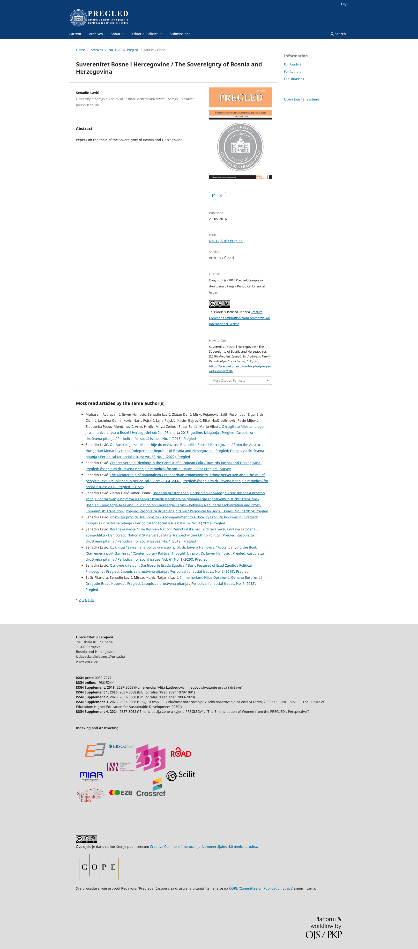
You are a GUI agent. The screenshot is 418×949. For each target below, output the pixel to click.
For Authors (292, 71)
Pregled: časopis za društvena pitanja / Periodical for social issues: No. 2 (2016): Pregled (197, 511)
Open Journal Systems (302, 99)
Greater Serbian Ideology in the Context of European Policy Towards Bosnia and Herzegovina (185, 462)
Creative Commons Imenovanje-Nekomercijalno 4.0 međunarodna (203, 846)
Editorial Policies (145, 33)
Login (345, 3)
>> (92, 600)
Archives (96, 33)
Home (80, 50)
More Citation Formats (228, 380)
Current (75, 33)
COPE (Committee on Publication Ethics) (261, 888)
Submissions (180, 33)
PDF (219, 195)
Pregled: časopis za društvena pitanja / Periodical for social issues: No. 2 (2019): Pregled (177, 571)
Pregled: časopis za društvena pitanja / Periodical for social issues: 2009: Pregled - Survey (158, 468)
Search (340, 33)
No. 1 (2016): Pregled (123, 50)
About (116, 33)
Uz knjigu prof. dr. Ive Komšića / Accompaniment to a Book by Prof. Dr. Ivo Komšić (176, 517)
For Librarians (294, 79)
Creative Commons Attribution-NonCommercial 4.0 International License (239, 318)
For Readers (292, 64)
